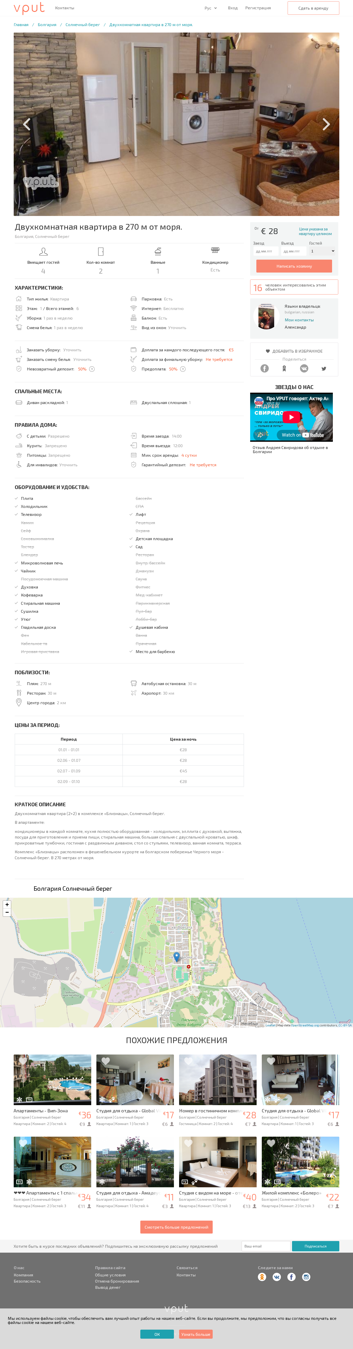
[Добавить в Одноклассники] (284, 370)
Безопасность (27, 1281)
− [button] (7, 912)
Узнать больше (195, 1334)
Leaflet (270, 1025)
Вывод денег (108, 1287)
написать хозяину (294, 265)
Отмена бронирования (117, 1281)
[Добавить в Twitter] (324, 370)
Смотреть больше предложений (176, 1226)
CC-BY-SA (345, 1025)
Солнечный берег (83, 24)
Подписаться (316, 1246)
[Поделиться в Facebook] (264, 370)
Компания (23, 1275)
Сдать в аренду (313, 7)
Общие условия (110, 1275)
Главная (21, 24)
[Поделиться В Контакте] (304, 370)
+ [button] (7, 904)
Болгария (47, 24)
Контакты (64, 8)
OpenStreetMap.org (305, 1025)
